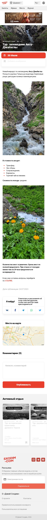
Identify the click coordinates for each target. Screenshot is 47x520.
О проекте (6, 498)
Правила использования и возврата (16, 505)
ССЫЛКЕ (8, 281)
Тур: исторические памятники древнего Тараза (13, 425)
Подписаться (23, 486)
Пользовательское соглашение (14, 509)
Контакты (27, 498)
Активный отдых (9, 41)
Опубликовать (23, 384)
